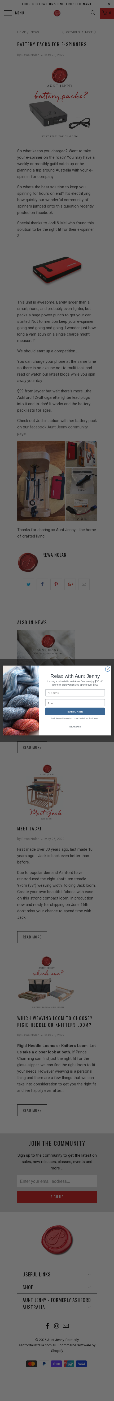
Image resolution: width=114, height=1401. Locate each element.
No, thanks (75, 726)
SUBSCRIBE (75, 711)
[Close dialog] (107, 669)
